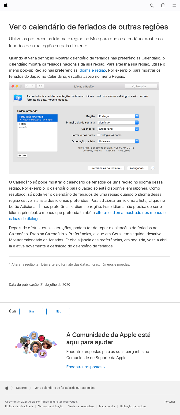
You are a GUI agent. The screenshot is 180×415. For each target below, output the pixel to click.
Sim (31, 311)
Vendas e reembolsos (81, 406)
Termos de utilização (50, 406)
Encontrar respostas (84, 366)
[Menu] (174, 5)
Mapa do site (107, 406)
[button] (152, 5)
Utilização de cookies (133, 406)
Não (58, 311)
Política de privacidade (19, 406)
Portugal (170, 401)
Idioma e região (92, 70)
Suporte (21, 387)
